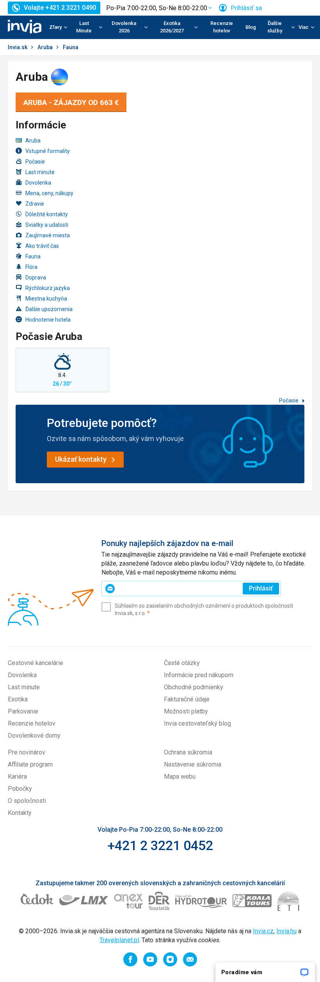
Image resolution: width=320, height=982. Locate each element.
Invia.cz (263, 931)
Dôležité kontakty (46, 214)
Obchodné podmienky (193, 687)
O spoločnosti (27, 800)
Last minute (40, 172)
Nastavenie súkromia (192, 764)
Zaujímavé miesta (47, 235)
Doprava (35, 277)
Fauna (33, 256)
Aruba (45, 47)
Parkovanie (23, 711)
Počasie (35, 161)
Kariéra (17, 776)
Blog (250, 27)
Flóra (31, 267)
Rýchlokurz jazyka (47, 288)
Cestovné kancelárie (35, 663)
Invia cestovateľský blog (197, 723)
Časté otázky (182, 663)
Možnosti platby (186, 711)
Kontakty (20, 813)
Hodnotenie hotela (48, 320)
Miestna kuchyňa (46, 298)
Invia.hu (286, 931)
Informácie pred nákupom (198, 675)
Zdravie (34, 204)
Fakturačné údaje (187, 699)
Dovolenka (38, 183)
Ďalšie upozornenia (49, 309)
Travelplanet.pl (119, 940)
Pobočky (20, 788)
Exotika (18, 699)
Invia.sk (17, 47)
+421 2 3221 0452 (160, 845)
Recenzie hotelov (221, 27)
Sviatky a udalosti (46, 225)
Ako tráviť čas (42, 246)
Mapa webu (180, 776)
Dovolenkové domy (34, 735)
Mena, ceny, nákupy (49, 193)
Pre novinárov (26, 752)
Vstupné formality (47, 151)
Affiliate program (30, 764)
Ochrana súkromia (188, 752)
